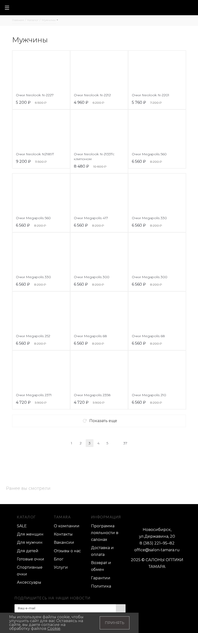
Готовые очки (30, 559)
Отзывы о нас (67, 551)
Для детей (27, 551)
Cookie (53, 628)
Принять (114, 622)
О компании (66, 526)
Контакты (63, 534)
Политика (101, 586)
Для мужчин (29, 542)
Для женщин (30, 534)
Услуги (61, 567)
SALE (22, 526)
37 (125, 443)
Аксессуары (29, 582)
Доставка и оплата (102, 551)
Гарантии (100, 578)
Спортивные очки (29, 570)
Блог (59, 559)
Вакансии (64, 542)
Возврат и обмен (101, 566)
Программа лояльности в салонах (104, 533)
